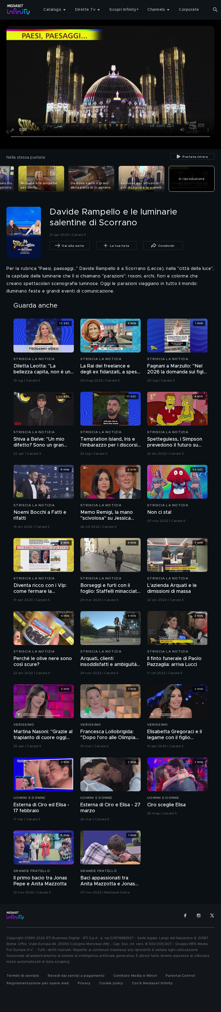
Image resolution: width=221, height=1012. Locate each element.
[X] (212, 915)
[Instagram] (198, 915)
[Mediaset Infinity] (18, 9)
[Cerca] (215, 9)
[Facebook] (185, 915)
